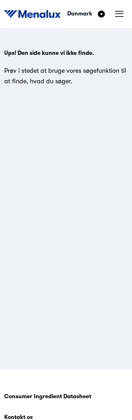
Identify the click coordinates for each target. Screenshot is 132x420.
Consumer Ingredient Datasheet (47, 396)
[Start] (32, 14)
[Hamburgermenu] (119, 14)
